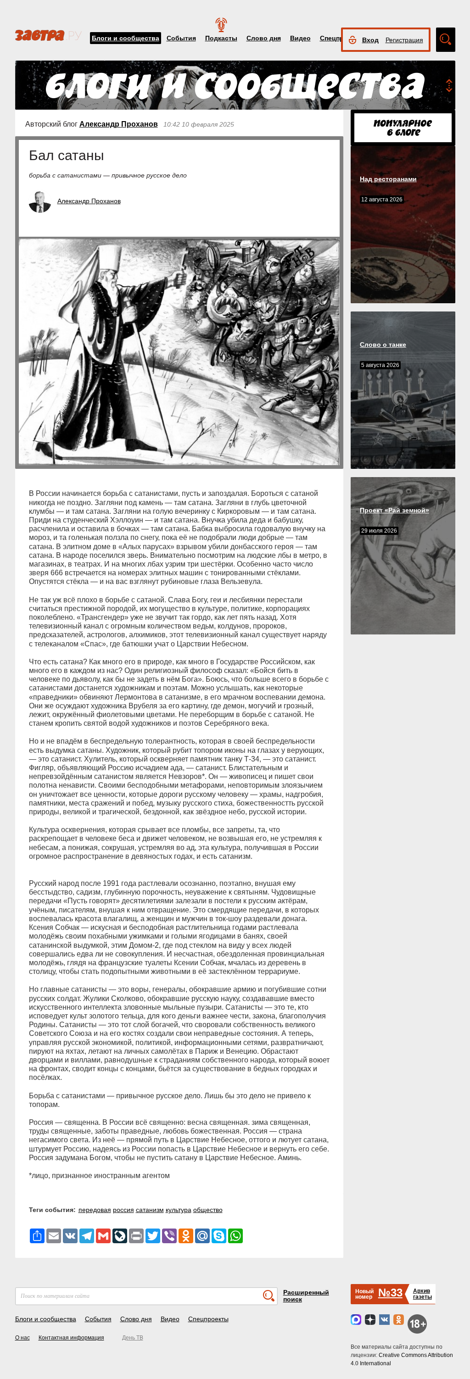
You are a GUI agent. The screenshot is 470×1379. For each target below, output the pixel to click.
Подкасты (221, 38)
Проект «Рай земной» (394, 510)
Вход (370, 40)
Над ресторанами (388, 179)
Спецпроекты (208, 1319)
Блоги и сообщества (125, 38)
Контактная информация (71, 1338)
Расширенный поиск (306, 1296)
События (181, 38)
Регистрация (404, 40)
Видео (300, 38)
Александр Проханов (118, 124)
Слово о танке (383, 344)
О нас (22, 1338)
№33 (390, 1292)
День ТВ (132, 1338)
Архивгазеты (422, 1294)
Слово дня (263, 38)
